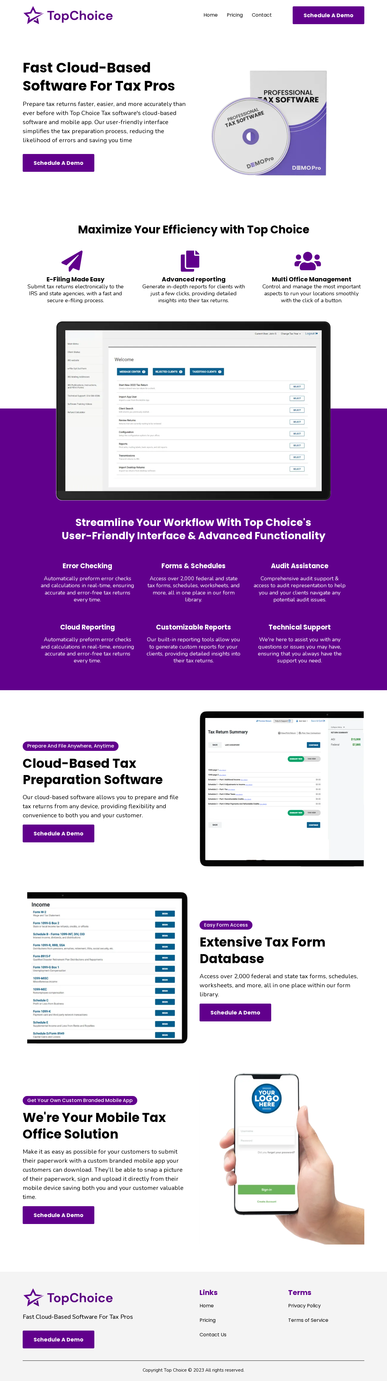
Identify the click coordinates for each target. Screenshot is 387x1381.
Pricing (235, 14)
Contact (262, 14)
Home (210, 14)
